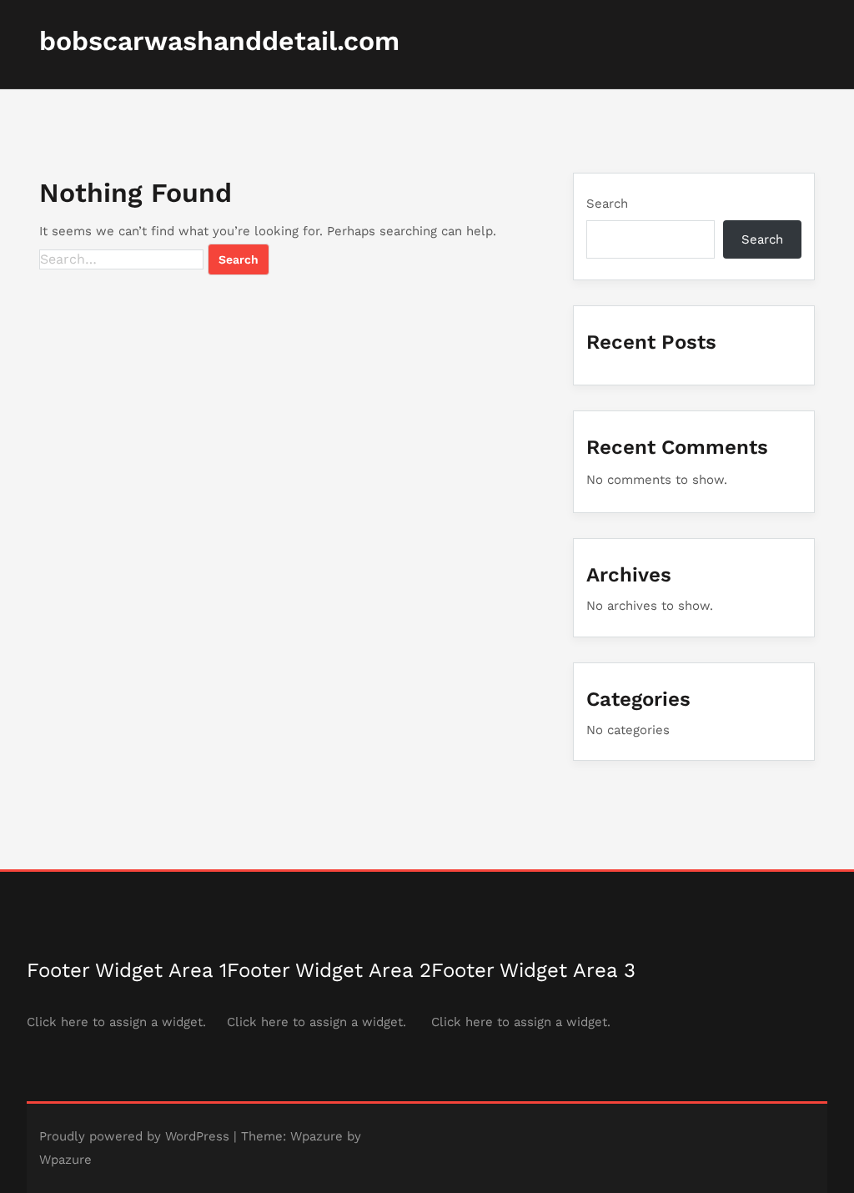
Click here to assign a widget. (116, 1021)
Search (607, 203)
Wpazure (316, 1136)
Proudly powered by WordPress (134, 1136)
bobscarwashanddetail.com (219, 41)
